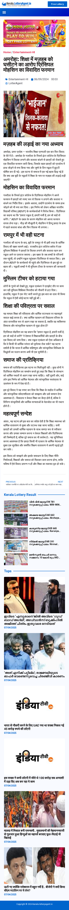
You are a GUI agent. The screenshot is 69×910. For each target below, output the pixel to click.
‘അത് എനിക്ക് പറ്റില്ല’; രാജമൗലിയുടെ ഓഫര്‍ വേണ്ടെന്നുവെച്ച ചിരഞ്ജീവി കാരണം (34, 674)
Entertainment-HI (24, 52)
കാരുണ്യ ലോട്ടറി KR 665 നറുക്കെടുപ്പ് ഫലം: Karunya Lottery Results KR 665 (44, 530)
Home (7, 52)
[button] (4, 12)
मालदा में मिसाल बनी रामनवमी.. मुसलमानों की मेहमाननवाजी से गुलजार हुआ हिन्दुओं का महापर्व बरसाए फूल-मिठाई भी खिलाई (34, 834)
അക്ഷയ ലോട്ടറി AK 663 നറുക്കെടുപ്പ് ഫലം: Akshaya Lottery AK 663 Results (44, 516)
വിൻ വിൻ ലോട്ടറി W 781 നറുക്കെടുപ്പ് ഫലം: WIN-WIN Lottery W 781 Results (44, 503)
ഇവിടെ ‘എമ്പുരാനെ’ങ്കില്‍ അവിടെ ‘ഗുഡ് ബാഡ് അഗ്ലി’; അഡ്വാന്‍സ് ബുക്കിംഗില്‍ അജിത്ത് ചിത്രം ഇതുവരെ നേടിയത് (33, 620)
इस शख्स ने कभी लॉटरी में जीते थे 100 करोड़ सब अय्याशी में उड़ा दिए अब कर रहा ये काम (34, 779)
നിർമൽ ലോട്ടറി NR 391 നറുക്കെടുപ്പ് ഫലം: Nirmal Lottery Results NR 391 (43, 543)
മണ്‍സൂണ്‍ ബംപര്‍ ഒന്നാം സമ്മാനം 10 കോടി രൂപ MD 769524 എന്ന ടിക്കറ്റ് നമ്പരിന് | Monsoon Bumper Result (45, 556)
